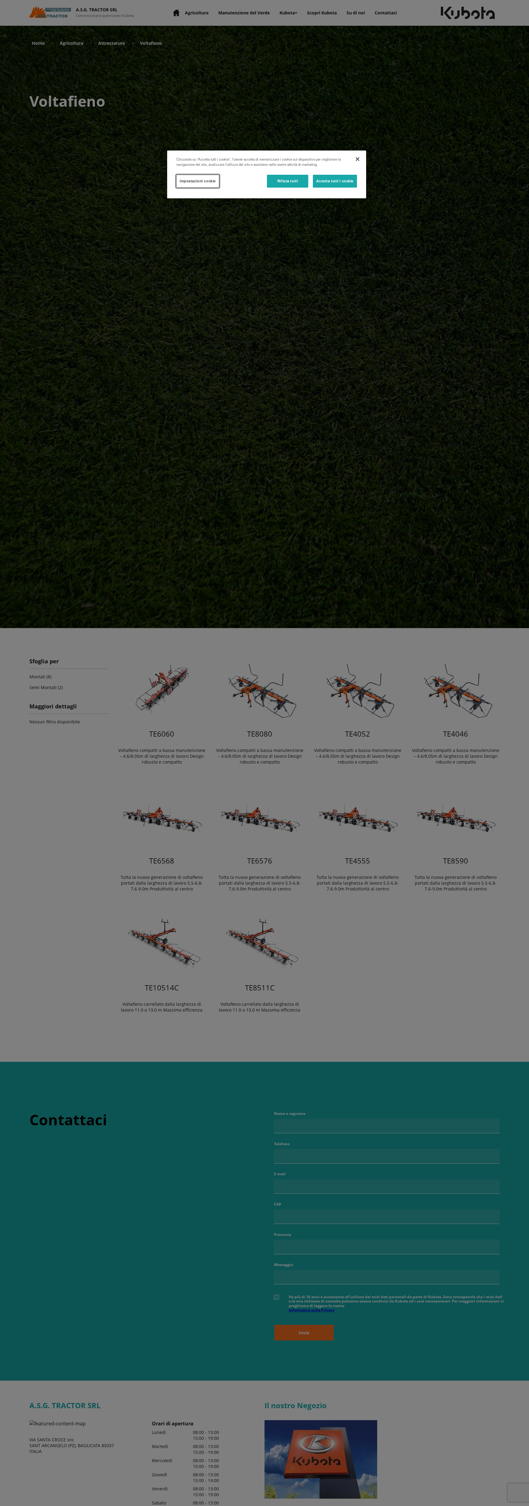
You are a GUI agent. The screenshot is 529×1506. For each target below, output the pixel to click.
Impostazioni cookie (198, 180)
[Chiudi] (357, 159)
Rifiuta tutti (287, 180)
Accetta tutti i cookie (335, 180)
